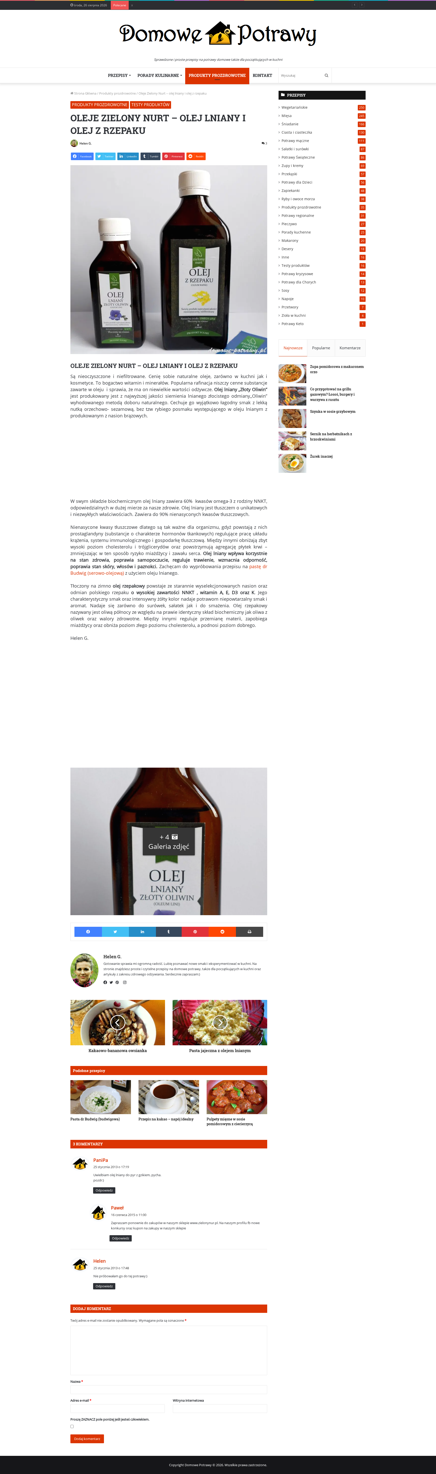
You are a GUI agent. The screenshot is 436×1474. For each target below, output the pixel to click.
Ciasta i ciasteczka (297, 132)
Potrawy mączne (295, 140)
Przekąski (289, 173)
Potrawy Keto (293, 323)
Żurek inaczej (321, 456)
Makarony (290, 240)
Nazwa (76, 1381)
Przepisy (118, 75)
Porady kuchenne (296, 232)
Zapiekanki (291, 190)
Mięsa (287, 115)
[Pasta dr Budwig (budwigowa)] (100, 1097)
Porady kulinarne (158, 75)
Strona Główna (84, 93)
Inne (285, 257)
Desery (287, 248)
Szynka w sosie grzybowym (333, 411)
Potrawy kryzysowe (297, 273)
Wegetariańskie (295, 107)
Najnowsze (293, 347)
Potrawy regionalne (298, 215)
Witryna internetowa (188, 1400)
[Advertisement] (168, 460)
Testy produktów (150, 104)
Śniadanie (290, 124)
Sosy (285, 290)
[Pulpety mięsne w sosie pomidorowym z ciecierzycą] (237, 1097)
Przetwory (290, 307)
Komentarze (350, 347)
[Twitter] (113, 982)
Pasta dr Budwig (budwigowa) (95, 1119)
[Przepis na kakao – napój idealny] (169, 1097)
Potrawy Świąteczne (298, 157)
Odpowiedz (104, 1190)
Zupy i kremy (292, 165)
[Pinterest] (119, 982)
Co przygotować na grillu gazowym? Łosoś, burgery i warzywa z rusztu (332, 394)
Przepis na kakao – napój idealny (166, 1119)
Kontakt (262, 75)
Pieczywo (289, 223)
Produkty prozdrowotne (217, 75)
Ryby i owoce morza (298, 198)
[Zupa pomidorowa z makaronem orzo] (292, 373)
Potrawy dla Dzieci (297, 182)
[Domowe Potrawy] (218, 33)
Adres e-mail (80, 1400)
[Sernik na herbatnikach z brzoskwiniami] (292, 440)
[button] (168, 841)
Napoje (288, 298)
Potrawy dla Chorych (299, 282)
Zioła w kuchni (294, 315)
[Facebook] (106, 982)
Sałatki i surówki (295, 149)
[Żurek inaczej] (292, 463)
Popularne (321, 347)
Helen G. (85, 143)
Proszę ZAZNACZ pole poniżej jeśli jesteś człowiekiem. (109, 1419)
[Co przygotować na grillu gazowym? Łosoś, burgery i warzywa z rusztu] (292, 396)
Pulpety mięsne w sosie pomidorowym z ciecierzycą (230, 1121)
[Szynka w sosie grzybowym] (292, 418)
